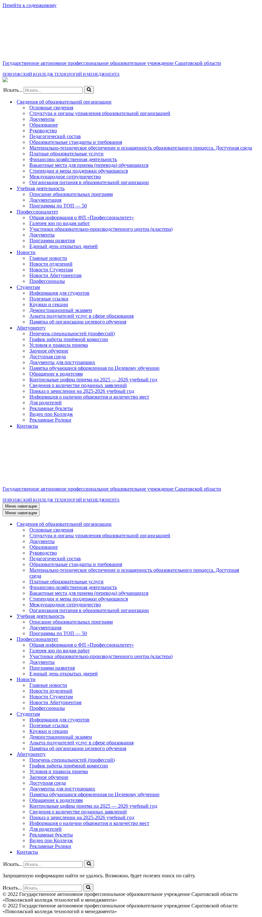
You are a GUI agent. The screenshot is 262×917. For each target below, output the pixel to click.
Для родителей (45, 402)
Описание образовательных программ (71, 194)
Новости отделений (51, 264)
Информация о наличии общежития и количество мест (89, 397)
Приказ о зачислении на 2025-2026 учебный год (81, 391)
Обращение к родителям (56, 374)
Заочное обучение (48, 351)
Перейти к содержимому (30, 5)
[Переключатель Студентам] (256, 714)
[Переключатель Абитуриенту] (256, 754)
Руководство (43, 130)
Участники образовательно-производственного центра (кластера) (101, 229)
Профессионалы (47, 281)
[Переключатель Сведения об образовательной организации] (256, 524)
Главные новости (48, 258)
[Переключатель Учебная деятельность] (256, 616)
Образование (43, 125)
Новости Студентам (51, 269)
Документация (45, 200)
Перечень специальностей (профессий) (72, 333)
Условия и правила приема (58, 345)
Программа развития (52, 240)
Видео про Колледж (51, 414)
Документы (42, 119)
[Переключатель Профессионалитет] (256, 639)
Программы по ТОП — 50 (58, 205)
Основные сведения (51, 107)
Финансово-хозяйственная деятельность (73, 159)
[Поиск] (89, 90)
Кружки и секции (48, 304)
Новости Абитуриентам (55, 275)
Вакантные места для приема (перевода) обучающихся (88, 165)
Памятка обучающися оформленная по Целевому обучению (94, 368)
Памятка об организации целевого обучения (77, 321)
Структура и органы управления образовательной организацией (99, 113)
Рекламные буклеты (51, 408)
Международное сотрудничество (65, 176)
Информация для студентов (59, 293)
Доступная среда (47, 356)
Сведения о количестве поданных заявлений (78, 385)
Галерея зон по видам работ (59, 223)
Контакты (27, 426)
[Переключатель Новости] (256, 679)
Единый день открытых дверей (63, 246)
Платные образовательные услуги (66, 153)
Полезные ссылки (48, 298)
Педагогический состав (55, 136)
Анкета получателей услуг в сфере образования (81, 316)
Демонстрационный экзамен (60, 310)
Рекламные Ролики (50, 420)
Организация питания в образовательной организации (89, 182)
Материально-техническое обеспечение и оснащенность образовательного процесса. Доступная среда (140, 148)
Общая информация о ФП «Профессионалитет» (81, 217)
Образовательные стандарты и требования (75, 142)
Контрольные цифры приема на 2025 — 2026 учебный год (93, 379)
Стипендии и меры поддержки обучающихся (78, 171)
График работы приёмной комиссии (68, 339)
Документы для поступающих (62, 362)
